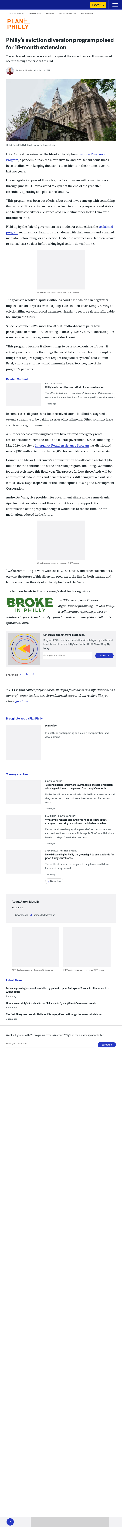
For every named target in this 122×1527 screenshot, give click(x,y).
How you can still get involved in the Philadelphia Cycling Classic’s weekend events (51, 1003)
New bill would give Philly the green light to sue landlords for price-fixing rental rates (79, 856)
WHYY (12, 5)
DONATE (99, 5)
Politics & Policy (17, 13)
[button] (10, 1522)
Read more (17, 907)
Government (35, 13)
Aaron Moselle (25, 70)
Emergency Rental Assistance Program (62, 445)
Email (33, 674)
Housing (50, 13)
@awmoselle (21, 915)
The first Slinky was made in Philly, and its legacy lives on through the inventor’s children (54, 1014)
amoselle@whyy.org (44, 915)
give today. (22, 701)
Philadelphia (87, 13)
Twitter (27, 674)
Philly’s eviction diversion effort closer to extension (74, 387)
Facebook (20, 674)
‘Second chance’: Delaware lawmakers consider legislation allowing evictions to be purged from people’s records (79, 786)
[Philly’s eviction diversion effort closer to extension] (23, 396)
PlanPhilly (51, 725)
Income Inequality (67, 13)
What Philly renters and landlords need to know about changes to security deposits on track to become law (76, 821)
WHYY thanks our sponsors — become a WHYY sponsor (58, 292)
